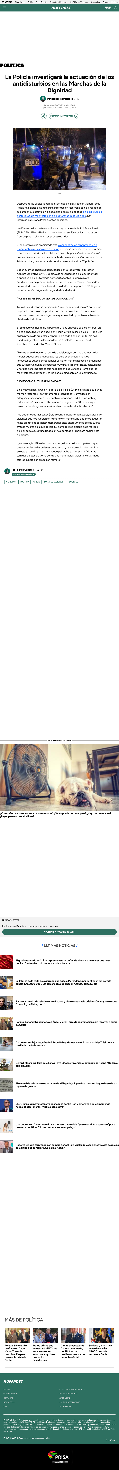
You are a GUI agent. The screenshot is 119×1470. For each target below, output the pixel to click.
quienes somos (10, 1394)
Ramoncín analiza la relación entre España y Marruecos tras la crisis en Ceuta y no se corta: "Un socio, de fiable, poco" (67, 1003)
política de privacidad (69, 1402)
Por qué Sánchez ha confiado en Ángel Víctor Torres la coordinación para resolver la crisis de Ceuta (66, 1023)
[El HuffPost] (61, 7)
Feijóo (30, 2)
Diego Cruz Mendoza (58, 2)
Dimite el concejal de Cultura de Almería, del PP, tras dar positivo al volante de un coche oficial (73, 1351)
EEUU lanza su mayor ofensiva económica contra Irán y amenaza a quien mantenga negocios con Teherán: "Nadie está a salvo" (63, 1105)
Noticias (11, 482)
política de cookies (68, 1394)
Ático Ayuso (20, 2)
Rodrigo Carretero (60, 98)
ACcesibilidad (65, 1406)
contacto (8, 1398)
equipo (6, 1389)
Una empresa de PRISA (59, 1455)
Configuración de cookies (71, 1389)
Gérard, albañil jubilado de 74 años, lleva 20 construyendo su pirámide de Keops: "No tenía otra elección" (67, 1064)
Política (12, 66)
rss (5, 1406)
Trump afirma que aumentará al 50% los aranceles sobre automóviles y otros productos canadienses (45, 1353)
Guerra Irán (95, 2)
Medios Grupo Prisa (59, 1462)
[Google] (73, 99)
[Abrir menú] (4, 8)
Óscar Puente (41, 2)
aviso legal (64, 1398)
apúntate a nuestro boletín (59, 932)
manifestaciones (53, 482)
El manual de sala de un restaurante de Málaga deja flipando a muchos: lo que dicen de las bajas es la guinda (66, 1085)
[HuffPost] (13, 1381)
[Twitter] (77, 99)
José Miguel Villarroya (79, 2)
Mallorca (115, 2)
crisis (36, 482)
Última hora (108, 8)
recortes (73, 482)
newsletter (9, 1402)
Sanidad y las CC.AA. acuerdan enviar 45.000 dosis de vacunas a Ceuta (100, 1350)
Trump (106, 2)
